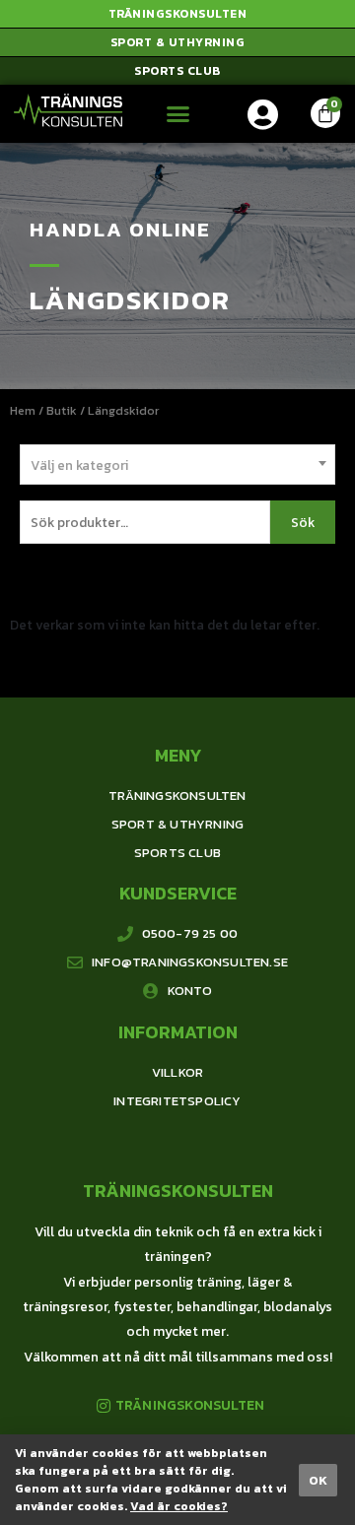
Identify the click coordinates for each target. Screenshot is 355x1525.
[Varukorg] (325, 113)
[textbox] (177, 465)
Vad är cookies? (179, 1506)
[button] (177, 14)
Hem (23, 410)
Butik (61, 410)
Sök (303, 522)
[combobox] (177, 464)
